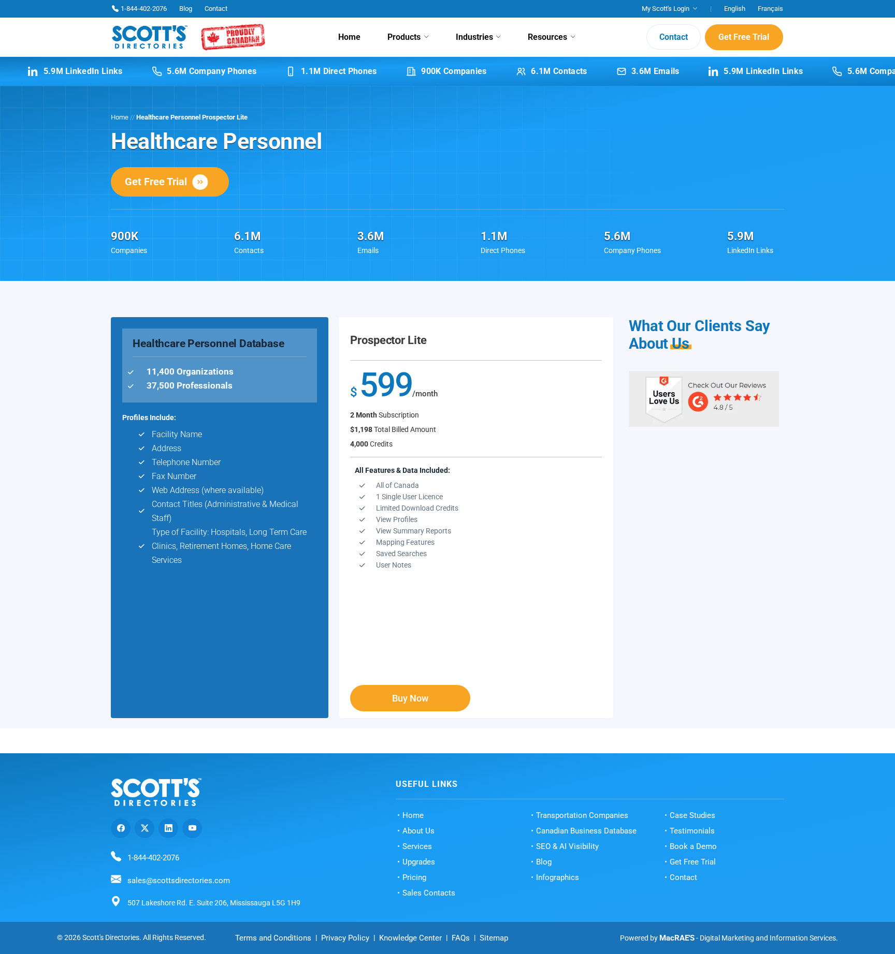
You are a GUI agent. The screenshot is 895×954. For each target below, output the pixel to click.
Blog (185, 8)
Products (404, 37)
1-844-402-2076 (144, 8)
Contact (216, 8)
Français (770, 8)
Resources (547, 37)
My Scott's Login (665, 8)
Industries (474, 37)
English (734, 8)
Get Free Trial (743, 37)
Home (349, 37)
